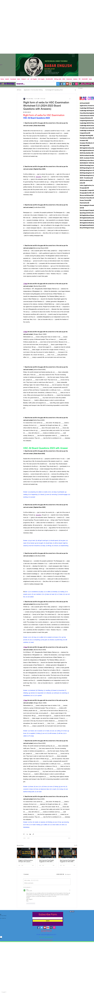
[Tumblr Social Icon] (73, 84)
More (66, 90)
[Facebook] (61, 84)
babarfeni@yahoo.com (48, 914)
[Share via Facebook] (23, 834)
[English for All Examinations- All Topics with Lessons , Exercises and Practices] (26, 853)
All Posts (19, 90)
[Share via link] (33, 834)
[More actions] (70, 98)
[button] (75, 89)
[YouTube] (67, 84)
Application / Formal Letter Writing (33, 90)
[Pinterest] (70, 84)
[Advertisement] (38, 9)
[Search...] (57, 84)
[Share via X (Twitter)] (27, 834)
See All (75, 845)
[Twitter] (64, 84)
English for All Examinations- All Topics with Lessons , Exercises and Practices (25, 861)
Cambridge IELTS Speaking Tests (54, 90)
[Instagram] (76, 84)
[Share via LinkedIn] (30, 834)
